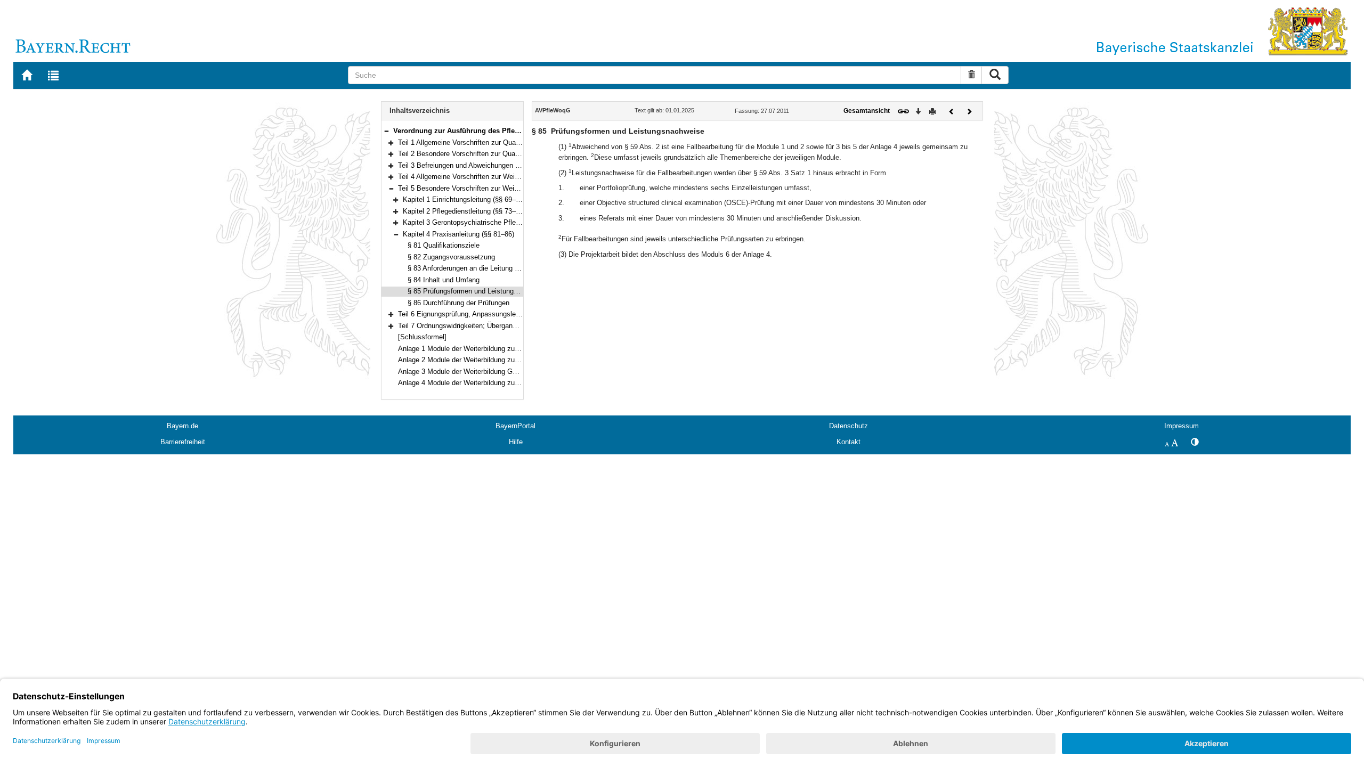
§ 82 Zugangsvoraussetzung (451, 257)
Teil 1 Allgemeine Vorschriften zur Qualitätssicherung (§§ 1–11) (494, 142)
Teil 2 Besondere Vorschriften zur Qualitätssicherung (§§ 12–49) (496, 154)
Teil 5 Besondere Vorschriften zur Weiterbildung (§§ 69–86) (488, 188)
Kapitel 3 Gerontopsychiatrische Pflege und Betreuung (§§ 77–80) (504, 222)
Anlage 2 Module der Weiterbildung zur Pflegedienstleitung (488, 360)
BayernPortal (515, 426)
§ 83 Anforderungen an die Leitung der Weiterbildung (488, 268)
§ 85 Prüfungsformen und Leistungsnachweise (479, 291)
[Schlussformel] (422, 337)
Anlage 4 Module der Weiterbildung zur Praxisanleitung (482, 383)
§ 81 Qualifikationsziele (444, 245)
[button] (386, 131)
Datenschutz (848, 426)
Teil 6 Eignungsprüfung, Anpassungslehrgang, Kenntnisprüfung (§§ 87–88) (512, 314)
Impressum (1181, 426)
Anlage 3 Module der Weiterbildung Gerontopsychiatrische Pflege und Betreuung (521, 372)
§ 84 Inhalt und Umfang (444, 280)
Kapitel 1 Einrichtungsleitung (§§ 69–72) (464, 199)
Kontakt (848, 442)
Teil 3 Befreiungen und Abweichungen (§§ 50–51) (473, 165)
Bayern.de (182, 426)
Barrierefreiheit (182, 442)
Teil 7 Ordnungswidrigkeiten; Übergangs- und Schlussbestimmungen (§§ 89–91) (520, 326)
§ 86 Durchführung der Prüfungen (458, 303)
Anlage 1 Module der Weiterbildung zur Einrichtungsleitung (488, 349)
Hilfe (516, 442)
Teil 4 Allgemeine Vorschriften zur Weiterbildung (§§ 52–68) (488, 177)
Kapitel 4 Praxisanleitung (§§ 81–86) (458, 234)
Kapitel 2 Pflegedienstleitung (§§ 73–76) (464, 211)
